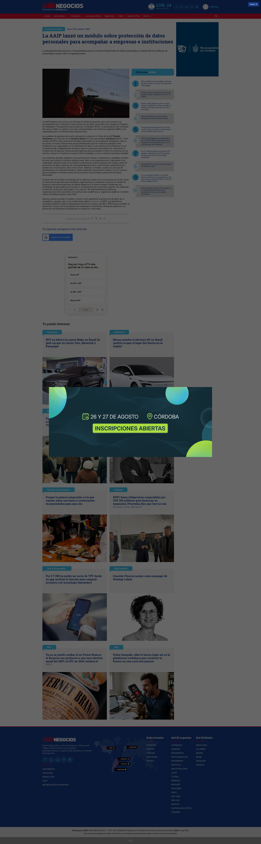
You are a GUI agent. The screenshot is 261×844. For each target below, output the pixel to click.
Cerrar (252, 4)
